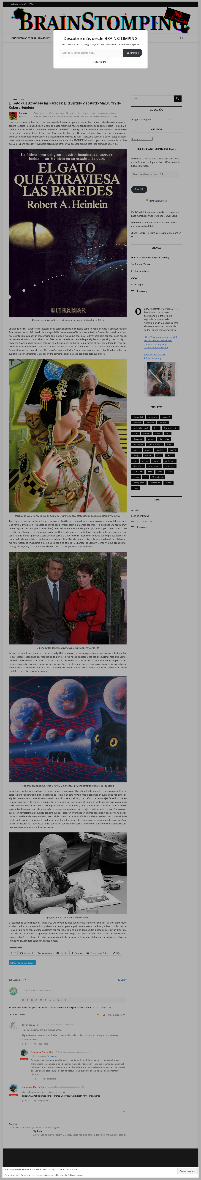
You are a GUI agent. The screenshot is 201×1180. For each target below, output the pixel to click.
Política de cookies (75, 1175)
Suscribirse (133, 52)
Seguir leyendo (100, 61)
